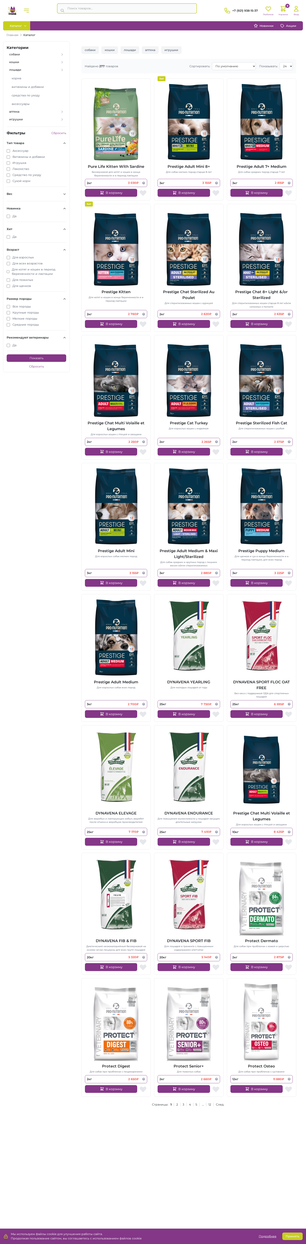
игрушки (171, 50)
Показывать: (268, 66)
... (203, 1104)
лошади (130, 50)
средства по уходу (26, 95)
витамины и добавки (28, 87)
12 (209, 1104)
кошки (110, 50)
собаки (90, 50)
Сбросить (58, 133)
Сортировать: (199, 66)
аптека (150, 50)
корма (16, 78)
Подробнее (267, 1236)
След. (220, 1104)
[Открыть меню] (26, 10)
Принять (292, 1236)
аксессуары (21, 104)
